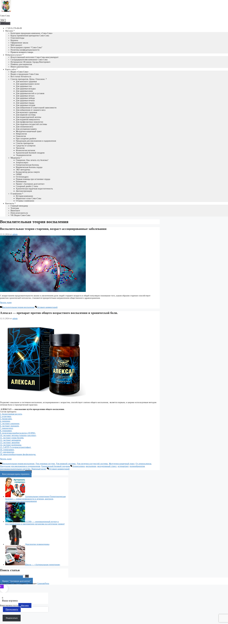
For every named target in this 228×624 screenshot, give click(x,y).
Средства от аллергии (25, 145)
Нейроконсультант (13, 55)
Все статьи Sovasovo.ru (21, 76)
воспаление (91, 466)
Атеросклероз (22, 162)
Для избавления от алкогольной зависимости (36, 107)
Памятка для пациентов (21, 64)
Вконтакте (15, 210)
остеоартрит (123, 466)
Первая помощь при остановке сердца (33, 179)
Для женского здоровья (26, 81)
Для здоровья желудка (26, 88)
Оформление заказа (19, 43)
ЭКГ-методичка (23, 170)
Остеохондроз (22, 177)
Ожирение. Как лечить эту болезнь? (32, 160)
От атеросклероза (143, 463)
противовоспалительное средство (15, 469)
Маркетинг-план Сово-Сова (28, 198)
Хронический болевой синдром (30, 153)
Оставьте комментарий (47, 307)
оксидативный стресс (107, 466)
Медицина (15, 158)
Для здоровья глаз (24, 86)
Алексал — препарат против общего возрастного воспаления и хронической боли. (59, 313)
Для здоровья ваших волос (28, 84)
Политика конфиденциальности (25, 50)
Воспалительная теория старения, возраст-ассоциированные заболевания (53, 229)
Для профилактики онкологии (29, 122)
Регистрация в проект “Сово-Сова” (26, 47)
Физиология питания (25, 150)
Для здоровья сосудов (25, 105)
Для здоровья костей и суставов (30, 93)
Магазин (9, 31)
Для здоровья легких (25, 96)
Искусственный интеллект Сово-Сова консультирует (34, 57)
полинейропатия (137, 466)
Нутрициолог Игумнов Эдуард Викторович (30, 62)
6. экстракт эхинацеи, (9, 426)
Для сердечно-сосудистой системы (31, 124)
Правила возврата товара (22, 52)
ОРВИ (19, 174)
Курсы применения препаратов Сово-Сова (30, 35)
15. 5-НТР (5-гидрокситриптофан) (15, 447)
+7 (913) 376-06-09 (13, 28)
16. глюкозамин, (7, 450)
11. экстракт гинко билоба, (12, 438)
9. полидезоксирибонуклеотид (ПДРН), (18, 433)
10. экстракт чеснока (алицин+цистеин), (18, 435)
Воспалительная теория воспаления (18, 307)
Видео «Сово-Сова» (20, 72)
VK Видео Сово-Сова (20, 215)
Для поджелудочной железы (28, 117)
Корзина (14, 40)
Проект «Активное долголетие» (30, 184)
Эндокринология (23, 155)
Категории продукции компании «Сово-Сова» (32, 33)
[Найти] (27, 576)
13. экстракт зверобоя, (10, 442)
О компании (16, 194)
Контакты (9, 203)
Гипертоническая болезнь (27, 165)
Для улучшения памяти (26, 129)
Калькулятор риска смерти (28, 172)
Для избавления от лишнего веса (30, 110)
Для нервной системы (26, 115)
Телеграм (15, 208)
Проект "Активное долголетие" (16, 581)
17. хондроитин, (7, 452)
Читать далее (6, 302)
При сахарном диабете (26, 138)
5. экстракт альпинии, (10, 423)
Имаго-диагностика (19, 67)
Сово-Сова (5, 16)
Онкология (21, 136)
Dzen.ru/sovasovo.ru (19, 213)
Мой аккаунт (16, 45)
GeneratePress (43, 583)
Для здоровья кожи (24, 91)
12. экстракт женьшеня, (10, 440)
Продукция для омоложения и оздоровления (36, 141)
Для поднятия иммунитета (28, 119)
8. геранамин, (6, 431)
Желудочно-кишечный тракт (29, 131)
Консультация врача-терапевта (15, 474)
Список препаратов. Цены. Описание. (28, 79)
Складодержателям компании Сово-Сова (29, 59)
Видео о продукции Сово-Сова (25, 74)
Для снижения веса (24, 126)
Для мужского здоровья (26, 112)
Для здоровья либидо (25, 98)
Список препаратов (25, 143)
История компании (24, 196)
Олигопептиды (17, 38)
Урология (20, 148)
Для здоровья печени (25, 100)
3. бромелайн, (6, 419)
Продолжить (12, 609)
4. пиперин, (5, 421)
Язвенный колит (38, 469)
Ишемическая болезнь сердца (29, 167)
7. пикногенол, (6, 428)
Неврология (21, 134)
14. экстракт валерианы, (11, 445)
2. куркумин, (6, 416)
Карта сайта (10, 69)
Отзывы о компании (25, 201)
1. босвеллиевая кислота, (11, 414)
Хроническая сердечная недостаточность (34, 189)
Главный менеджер (19, 206)
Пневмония (21, 181)
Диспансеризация (24, 191)
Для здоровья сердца (25, 103)
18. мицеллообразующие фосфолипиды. (18, 454)
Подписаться (11, 618)
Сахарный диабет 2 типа (27, 186)
